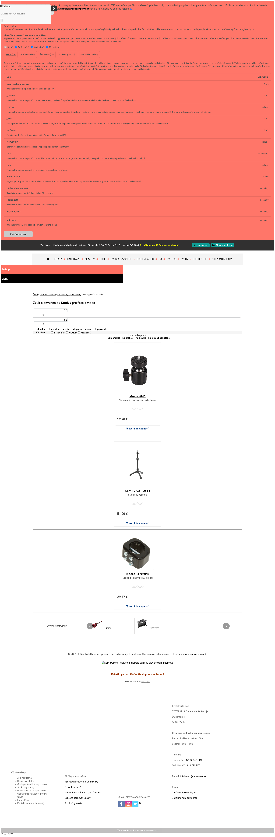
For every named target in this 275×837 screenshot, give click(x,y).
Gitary (58, 259)
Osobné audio (146, 259)
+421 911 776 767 (191, 765)
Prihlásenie (202, 245)
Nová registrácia (224, 245)
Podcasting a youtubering (69, 294)
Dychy (184, 259)
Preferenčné (23, 47)
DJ (160, 259)
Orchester (200, 259)
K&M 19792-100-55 (137, 490)
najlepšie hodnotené (159, 338)
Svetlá (171, 259)
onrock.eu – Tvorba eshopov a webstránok (182, 654)
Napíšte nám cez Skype (184, 792)
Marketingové (55, 47)
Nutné (10, 47)
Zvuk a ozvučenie (121, 259)
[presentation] (90, 626)
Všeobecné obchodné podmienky (81, 781)
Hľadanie (5, 6)
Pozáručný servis (73, 803)
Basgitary (73, 259)
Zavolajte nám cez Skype (184, 798)
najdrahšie (128, 338)
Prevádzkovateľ (73, 787)
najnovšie (141, 338)
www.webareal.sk (149, 830)
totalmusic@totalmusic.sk (193, 776)
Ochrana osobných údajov (78, 798)
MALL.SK (145, 681)
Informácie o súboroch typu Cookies (83, 792)
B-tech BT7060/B (137, 574)
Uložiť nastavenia (18, 234)
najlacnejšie (113, 338)
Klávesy (90, 259)
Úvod (35, 294)
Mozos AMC (138, 396)
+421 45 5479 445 (193, 760)
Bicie (103, 259)
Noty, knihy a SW (222, 259)
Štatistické (39, 47)
